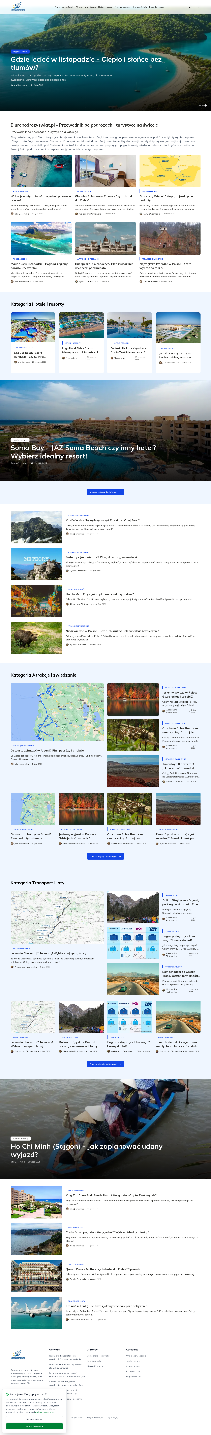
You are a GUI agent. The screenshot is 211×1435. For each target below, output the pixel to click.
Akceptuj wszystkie (34, 1426)
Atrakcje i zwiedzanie (86, 7)
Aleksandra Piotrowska (98, 1355)
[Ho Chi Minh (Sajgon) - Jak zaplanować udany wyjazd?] (105, 1129)
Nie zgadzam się (34, 1419)
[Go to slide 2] (203, 105)
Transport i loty (140, 7)
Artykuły (54, 1349)
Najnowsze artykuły (64, 7)
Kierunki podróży (122, 7)
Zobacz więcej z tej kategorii (103, 492)
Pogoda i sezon (156, 7)
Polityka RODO (77, 1418)
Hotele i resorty (105, 7)
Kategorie (132, 1349)
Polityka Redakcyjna (95, 1418)
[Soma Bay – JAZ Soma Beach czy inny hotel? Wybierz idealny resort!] (105, 430)
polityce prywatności (45, 1412)
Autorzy (92, 1349)
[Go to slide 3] (206, 105)
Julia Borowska (18, 1161)
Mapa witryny (112, 1418)
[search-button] (190, 6)
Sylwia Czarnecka (19, 85)
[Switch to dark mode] (198, 6)
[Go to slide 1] (200, 105)
